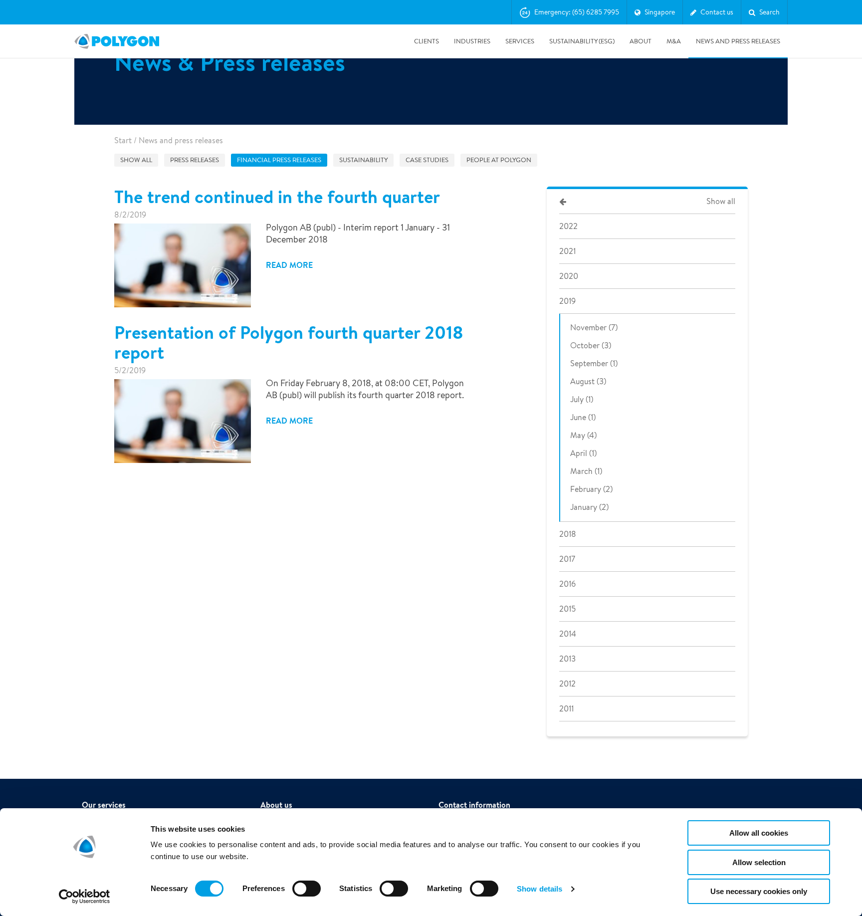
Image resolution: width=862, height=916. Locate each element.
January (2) (589, 507)
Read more (289, 264)
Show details (539, 889)
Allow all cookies (758, 833)
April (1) (583, 453)
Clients (426, 41)
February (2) (591, 489)
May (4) (583, 435)
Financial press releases (279, 160)
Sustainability (363, 160)
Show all (136, 160)
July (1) (581, 399)
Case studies (427, 160)
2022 (568, 226)
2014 (567, 634)
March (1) (586, 471)
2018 (567, 534)
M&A (673, 41)
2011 (566, 708)
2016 (567, 584)
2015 (567, 609)
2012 (567, 684)
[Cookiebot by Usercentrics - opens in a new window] (84, 896)
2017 (567, 559)
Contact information (474, 804)
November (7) (594, 327)
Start (123, 140)
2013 (567, 659)
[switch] (306, 896)
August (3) (588, 381)
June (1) (583, 417)
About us (276, 804)
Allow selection (759, 862)
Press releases (194, 160)
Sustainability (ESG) (582, 41)
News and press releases (738, 41)
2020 (568, 276)
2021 (567, 251)
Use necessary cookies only (758, 891)
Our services (104, 804)
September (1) (594, 363)
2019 (567, 301)
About (640, 41)
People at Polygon (498, 160)
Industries (472, 41)
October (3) (590, 345)
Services (519, 41)
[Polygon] (116, 41)
